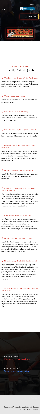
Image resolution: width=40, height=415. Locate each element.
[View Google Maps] (4, 9)
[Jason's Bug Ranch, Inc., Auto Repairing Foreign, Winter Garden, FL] (27, 10)
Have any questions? (17, 358)
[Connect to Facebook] (2, 9)
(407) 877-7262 (30, 16)
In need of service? (17, 370)
